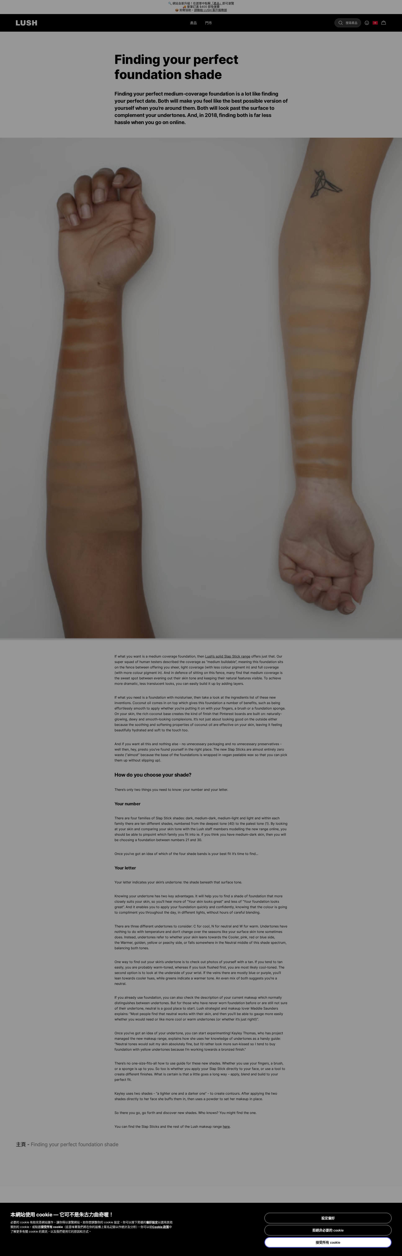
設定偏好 (328, 1218)
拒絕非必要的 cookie (328, 1230)
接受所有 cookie (328, 1242)
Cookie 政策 (160, 1227)
